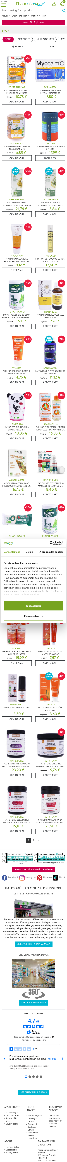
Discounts (24, 39)
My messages (12, 1112)
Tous (8, 39)
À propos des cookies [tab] (51, 552)
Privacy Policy (12, 1152)
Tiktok (62, 877)
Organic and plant (19, 16)
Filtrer (18, 46)
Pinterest (47, 877)
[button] (53, 3)
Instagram (30, 877)
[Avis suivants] (62, 1059)
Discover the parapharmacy (33, 944)
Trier (51, 46)
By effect (34, 16)
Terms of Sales (12, 1147)
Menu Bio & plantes (33, 22)
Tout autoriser (33, 606)
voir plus (52, 1059)
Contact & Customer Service (32, 1127)
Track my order (12, 1115)
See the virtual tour (33, 1002)
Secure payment (35, 1115)
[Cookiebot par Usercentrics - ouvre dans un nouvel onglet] (49, 543)
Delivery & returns (32, 1120)
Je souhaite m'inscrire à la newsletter (33, 869)
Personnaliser (31, 616)
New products (45, 39)
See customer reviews (33, 1092)
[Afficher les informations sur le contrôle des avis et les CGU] (53, 1036)
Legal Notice (11, 1149)
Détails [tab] (29, 552)
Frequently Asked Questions (33, 1135)
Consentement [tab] (12, 552)
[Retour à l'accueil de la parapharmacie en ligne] (30, 3)
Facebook (13, 877)
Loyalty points (12, 1123)
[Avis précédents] (4, 1059)
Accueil (5, 16)
